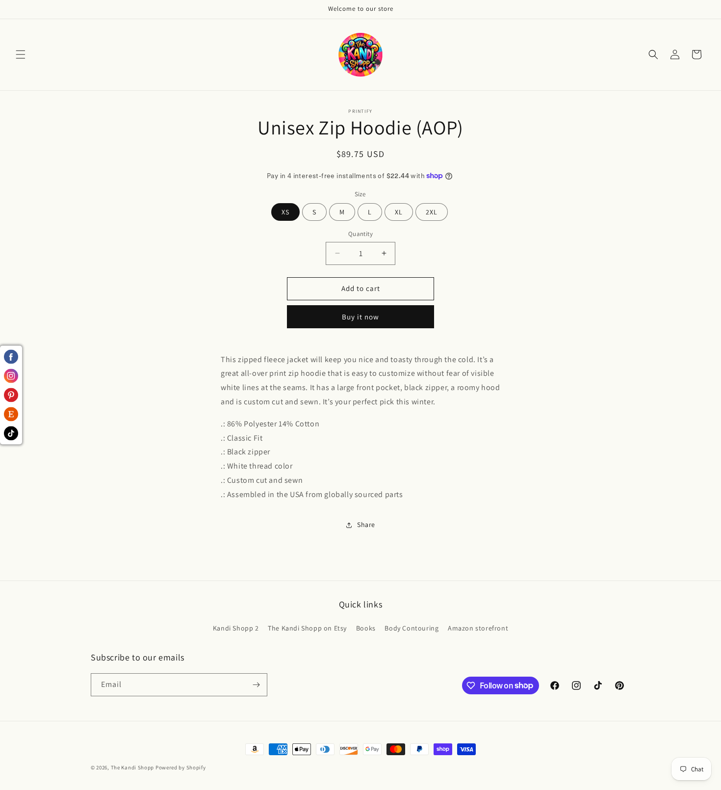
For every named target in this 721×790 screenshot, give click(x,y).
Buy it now (360, 316)
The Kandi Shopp (132, 767)
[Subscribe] (256, 684)
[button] (20, 54)
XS (285, 212)
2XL (432, 212)
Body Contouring (411, 628)
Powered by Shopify (180, 767)
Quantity (360, 234)
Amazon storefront (478, 628)
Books (366, 628)
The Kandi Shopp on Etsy (307, 628)
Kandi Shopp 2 (236, 628)
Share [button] (366, 524)
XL (399, 212)
